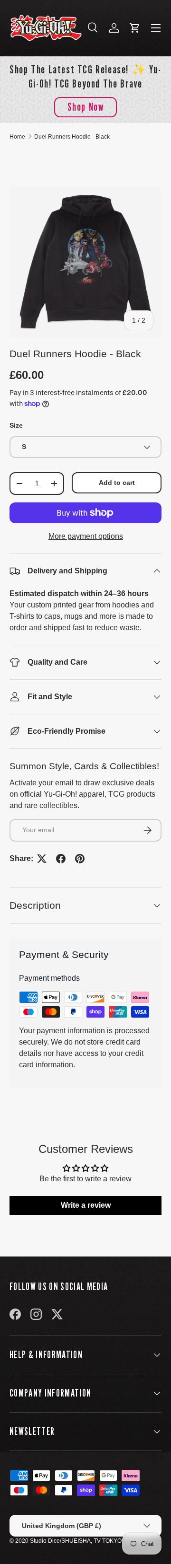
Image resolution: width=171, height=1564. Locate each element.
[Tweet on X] (41, 858)
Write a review (86, 1205)
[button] (134, 28)
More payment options (85, 536)
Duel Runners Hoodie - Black (72, 137)
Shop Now (85, 107)
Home (17, 137)
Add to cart (117, 482)
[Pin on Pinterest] (79, 858)
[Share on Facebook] (60, 858)
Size (16, 425)
